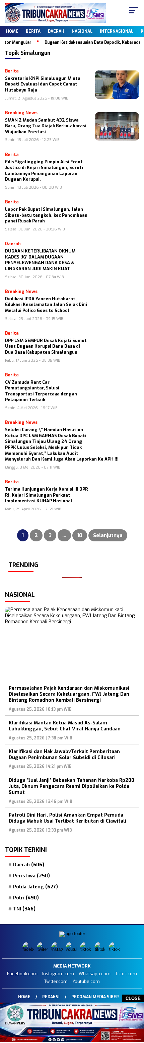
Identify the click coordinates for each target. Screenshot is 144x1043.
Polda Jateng (35, 887)
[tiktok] (86, 949)
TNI (24, 909)
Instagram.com (58, 974)
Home (12, 31)
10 (79, 535)
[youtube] (72, 949)
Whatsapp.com (95, 974)
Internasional (116, 31)
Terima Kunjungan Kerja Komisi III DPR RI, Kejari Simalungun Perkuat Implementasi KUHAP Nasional (46, 495)
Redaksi (51, 997)
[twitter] (43, 949)
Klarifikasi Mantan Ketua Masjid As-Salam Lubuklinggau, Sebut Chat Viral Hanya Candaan (65, 726)
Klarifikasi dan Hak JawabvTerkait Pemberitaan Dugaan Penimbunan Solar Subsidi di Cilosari (64, 754)
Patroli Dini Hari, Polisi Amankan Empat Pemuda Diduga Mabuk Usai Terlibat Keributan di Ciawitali (67, 818)
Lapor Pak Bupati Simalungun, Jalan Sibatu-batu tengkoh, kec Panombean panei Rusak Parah (46, 215)
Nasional (82, 31)
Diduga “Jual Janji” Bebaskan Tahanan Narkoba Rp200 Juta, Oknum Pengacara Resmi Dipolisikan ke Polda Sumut (71, 786)
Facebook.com (22, 974)
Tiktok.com (126, 974)
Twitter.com (56, 981)
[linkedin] (100, 949)
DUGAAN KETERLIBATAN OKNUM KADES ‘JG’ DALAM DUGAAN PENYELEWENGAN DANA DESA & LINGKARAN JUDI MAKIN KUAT (40, 260)
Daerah (56, 31)
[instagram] (57, 949)
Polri (26, 898)
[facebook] (28, 949)
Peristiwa (31, 876)
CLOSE (133, 998)
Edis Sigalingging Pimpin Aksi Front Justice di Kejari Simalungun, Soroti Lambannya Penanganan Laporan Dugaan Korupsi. (44, 170)
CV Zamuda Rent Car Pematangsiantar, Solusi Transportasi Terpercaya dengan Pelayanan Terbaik (41, 391)
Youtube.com (86, 981)
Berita (33, 31)
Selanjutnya (108, 535)
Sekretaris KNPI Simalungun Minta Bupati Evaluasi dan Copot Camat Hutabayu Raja (42, 84)
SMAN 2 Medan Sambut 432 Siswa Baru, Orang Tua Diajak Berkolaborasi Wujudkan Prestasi (45, 126)
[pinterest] (115, 949)
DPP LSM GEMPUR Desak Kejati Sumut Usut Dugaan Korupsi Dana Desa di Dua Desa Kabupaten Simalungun (46, 346)
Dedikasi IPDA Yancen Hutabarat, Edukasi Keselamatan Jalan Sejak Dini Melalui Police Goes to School (46, 304)
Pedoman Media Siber (95, 997)
